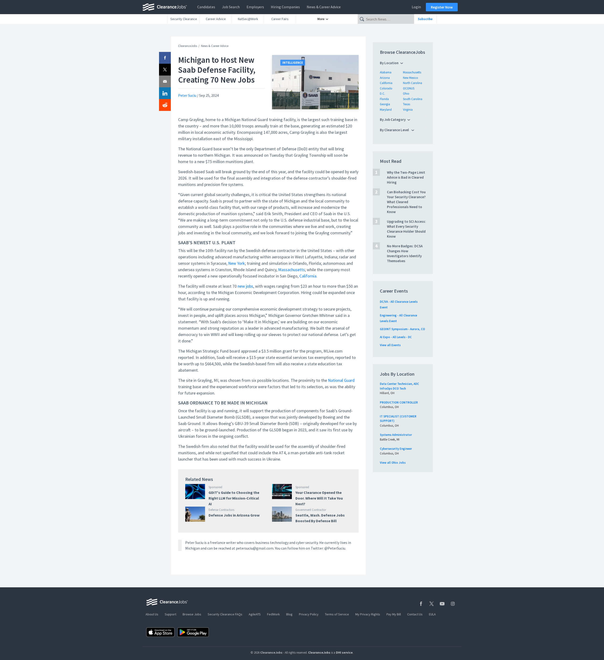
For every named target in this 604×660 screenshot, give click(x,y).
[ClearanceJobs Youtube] (442, 603)
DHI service (344, 653)
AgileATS (255, 614)
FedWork (273, 614)
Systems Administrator (396, 435)
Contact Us (415, 614)
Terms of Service (337, 614)
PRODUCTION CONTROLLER (399, 402)
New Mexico (410, 78)
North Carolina (412, 83)
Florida (384, 99)
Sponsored (215, 487)
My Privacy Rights (367, 614)
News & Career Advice (324, 6)
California (307, 276)
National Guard (341, 380)
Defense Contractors (221, 510)
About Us (152, 614)
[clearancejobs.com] (166, 7)
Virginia (408, 110)
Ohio (406, 94)
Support (170, 614)
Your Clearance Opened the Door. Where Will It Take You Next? (319, 498)
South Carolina (412, 99)
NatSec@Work (248, 19)
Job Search (231, 6)
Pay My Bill (393, 614)
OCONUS (408, 88)
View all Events (390, 345)
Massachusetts (291, 269)
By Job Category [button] (393, 119)
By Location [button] (389, 63)
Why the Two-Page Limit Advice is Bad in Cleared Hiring (406, 177)
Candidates (206, 6)
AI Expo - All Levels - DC (396, 337)
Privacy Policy (309, 614)
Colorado (386, 88)
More (321, 19)
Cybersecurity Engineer (396, 449)
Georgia (385, 104)
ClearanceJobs (187, 46)
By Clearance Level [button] (395, 130)
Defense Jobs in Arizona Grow (234, 515)
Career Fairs (280, 19)
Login (416, 6)
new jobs (245, 286)
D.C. (382, 94)
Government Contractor (310, 510)
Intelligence (292, 63)
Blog (289, 614)
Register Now (442, 7)
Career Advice (216, 19)
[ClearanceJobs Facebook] (421, 603)
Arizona (385, 78)
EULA (432, 614)
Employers (255, 6)
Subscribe (425, 19)
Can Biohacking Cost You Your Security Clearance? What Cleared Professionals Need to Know (406, 202)
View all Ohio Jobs (393, 463)
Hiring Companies (285, 6)
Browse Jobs (192, 614)
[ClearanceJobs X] (431, 603)
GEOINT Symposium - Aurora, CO (402, 329)
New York (236, 263)
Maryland (386, 110)
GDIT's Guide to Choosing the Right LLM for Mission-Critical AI (234, 498)
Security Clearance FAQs (225, 614)
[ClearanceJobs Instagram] (453, 603)
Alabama (385, 72)
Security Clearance (183, 19)
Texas (406, 104)
